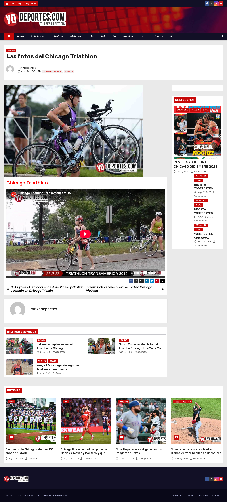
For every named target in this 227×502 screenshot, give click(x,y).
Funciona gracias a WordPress (19, 495)
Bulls (103, 36)
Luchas (144, 36)
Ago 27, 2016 (126, 351)
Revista (206, 110)
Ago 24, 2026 (127, 458)
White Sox (75, 36)
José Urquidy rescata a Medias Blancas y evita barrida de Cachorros (196, 451)
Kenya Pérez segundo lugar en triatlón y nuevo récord (58, 367)
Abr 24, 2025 (205, 241)
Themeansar (61, 495)
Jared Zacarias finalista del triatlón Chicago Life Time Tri (140, 346)
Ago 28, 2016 (44, 351)
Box (172, 36)
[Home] (9, 36)
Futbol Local (38, 36)
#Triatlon (69, 71)
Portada (195, 110)
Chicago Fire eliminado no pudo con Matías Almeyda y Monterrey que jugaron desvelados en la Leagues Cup (84, 455)
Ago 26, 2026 (72, 458)
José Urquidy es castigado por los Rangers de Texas (139, 451)
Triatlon (158, 36)
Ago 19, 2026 (181, 458)
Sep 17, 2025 (205, 192)
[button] (222, 36)
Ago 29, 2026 (16, 458)
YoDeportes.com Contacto (208, 495)
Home (20, 36)
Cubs (91, 36)
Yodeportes (29, 68)
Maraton (128, 36)
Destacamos (182, 110)
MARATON (42, 361)
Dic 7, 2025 (183, 171)
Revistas (58, 36)
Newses (47, 495)
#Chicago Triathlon (52, 71)
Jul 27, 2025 (205, 217)
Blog (182, 495)
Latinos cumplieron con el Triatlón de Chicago (55, 346)
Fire (115, 36)
